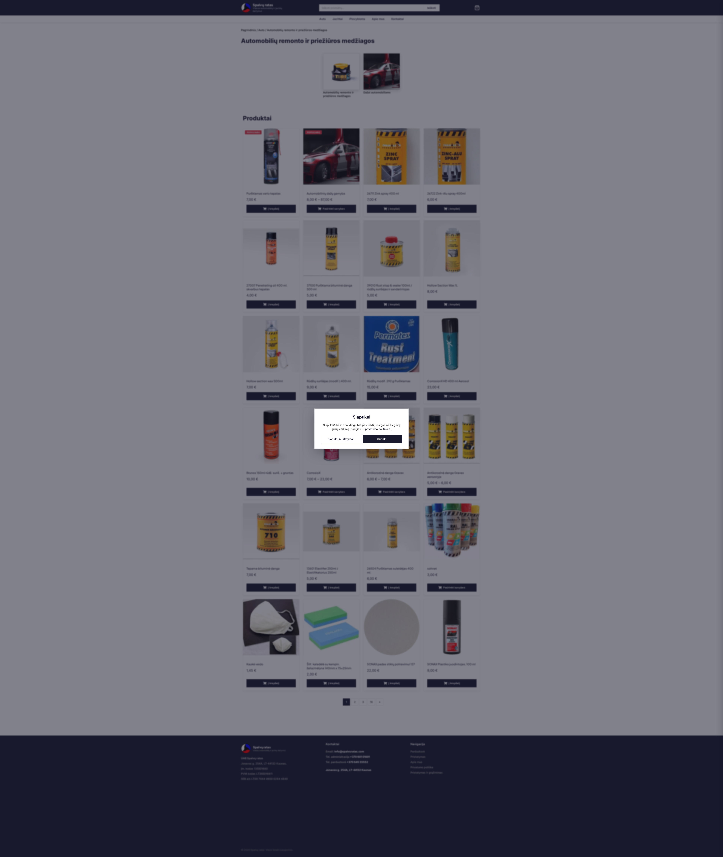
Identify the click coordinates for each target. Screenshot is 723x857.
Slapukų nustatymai (341, 439)
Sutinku (382, 439)
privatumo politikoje (377, 429)
